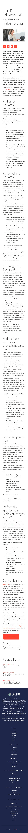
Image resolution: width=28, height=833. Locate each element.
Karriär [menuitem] (14, 738)
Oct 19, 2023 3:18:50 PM (8, 672)
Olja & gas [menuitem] (14, 782)
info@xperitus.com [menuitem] (14, 813)
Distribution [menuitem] (14, 776)
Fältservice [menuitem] (14, 797)
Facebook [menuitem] (14, 815)
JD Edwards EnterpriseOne (12, 648)
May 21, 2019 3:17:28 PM (8, 664)
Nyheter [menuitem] (14, 740)
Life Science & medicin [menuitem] (14, 780)
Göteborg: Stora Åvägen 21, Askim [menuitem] (14, 809)
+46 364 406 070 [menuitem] (14, 811)
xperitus (13, 525)
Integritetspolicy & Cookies (17, 829)
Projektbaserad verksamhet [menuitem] (14, 778)
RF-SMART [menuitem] (14, 752)
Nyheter (7, 644)
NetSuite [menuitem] (14, 750)
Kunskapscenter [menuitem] (14, 733)
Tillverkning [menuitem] (14, 774)
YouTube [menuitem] (14, 820)
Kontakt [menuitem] (14, 735)
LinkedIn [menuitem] (14, 818)
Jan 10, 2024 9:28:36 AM (8, 680)
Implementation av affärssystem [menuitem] (14, 762)
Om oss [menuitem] (14, 731)
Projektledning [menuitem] (14, 764)
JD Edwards (8, 89)
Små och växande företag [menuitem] (14, 799)
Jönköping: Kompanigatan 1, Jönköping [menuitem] (14, 806)
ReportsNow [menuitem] (14, 754)
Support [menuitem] (14, 766)
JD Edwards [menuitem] (14, 747)
